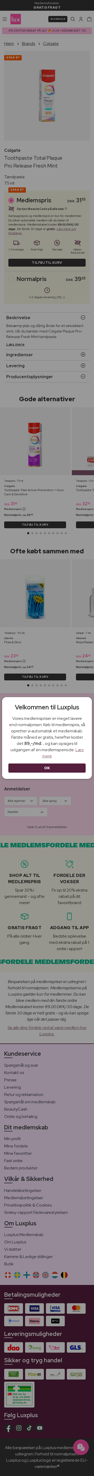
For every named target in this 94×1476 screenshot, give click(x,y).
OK (47, 768)
